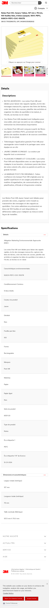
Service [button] (7, 550)
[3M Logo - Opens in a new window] (5, 3)
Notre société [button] (10, 536)
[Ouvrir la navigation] (46, 3)
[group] (6, 71)
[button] (10, 603)
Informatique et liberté (33, 569)
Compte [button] (41, 8)
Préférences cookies (17, 571)
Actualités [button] (9, 543)
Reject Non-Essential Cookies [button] (13, 598)
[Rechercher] (40, 3)
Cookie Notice (8, 593)
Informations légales (17, 569)
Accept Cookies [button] (31, 598)
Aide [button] (5, 557)
